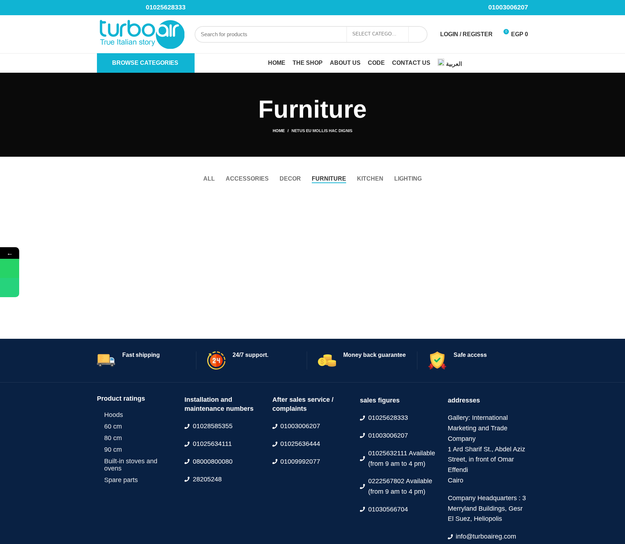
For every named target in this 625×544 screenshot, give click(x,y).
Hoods (113, 414)
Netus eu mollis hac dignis (322, 130)
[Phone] (9, 287)
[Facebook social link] (101, 7)
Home (279, 130)
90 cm (113, 449)
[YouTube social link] (126, 7)
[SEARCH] (418, 34)
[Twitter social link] (109, 7)
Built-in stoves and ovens (130, 464)
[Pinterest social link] (134, 7)
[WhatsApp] (9, 268)
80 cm (113, 438)
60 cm (113, 426)
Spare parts (121, 480)
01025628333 (166, 7)
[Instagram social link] (118, 7)
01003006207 (508, 7)
